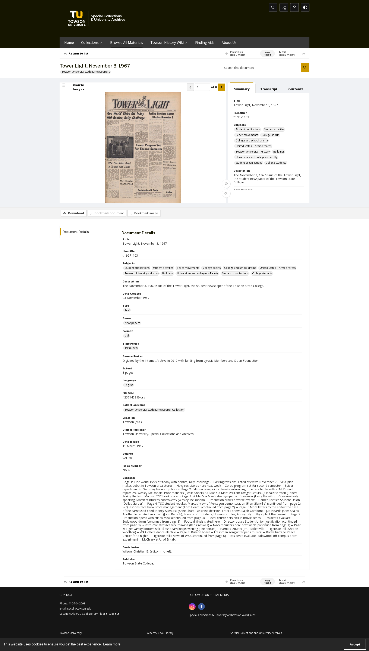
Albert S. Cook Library (160, 633)
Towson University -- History (253, 151)
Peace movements (247, 135)
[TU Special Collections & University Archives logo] (98, 18)
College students (276, 163)
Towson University (71, 633)
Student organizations (249, 163)
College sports (270, 135)
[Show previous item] (190, 87)
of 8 (214, 87)
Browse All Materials (126, 42)
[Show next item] (221, 87)
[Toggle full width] (226, 183)
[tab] (241, 87)
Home (69, 42)
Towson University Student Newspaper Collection (154, 409)
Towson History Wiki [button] (167, 42)
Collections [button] (90, 42)
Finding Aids (204, 42)
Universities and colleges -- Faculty (256, 157)
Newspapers (132, 323)
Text (127, 310)
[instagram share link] (192, 606)
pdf (127, 335)
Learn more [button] (111, 644)
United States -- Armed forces (253, 146)
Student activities (274, 129)
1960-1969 (131, 348)
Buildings (278, 151)
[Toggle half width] (226, 193)
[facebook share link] (201, 606)
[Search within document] (305, 67)
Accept (355, 644)
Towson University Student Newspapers (86, 71)
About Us (229, 42)
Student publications (248, 129)
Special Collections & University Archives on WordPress (222, 615)
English (129, 385)
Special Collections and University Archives (256, 633)
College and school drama (252, 140)
